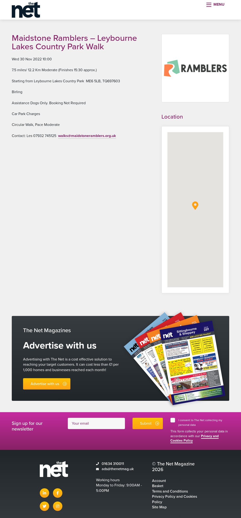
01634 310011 (113, 463)
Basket (157, 486)
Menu (219, 4)
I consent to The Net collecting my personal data (200, 423)
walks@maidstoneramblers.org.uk (87, 135)
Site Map (159, 507)
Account (159, 480)
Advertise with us (45, 383)
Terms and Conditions (170, 491)
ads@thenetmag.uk (118, 469)
